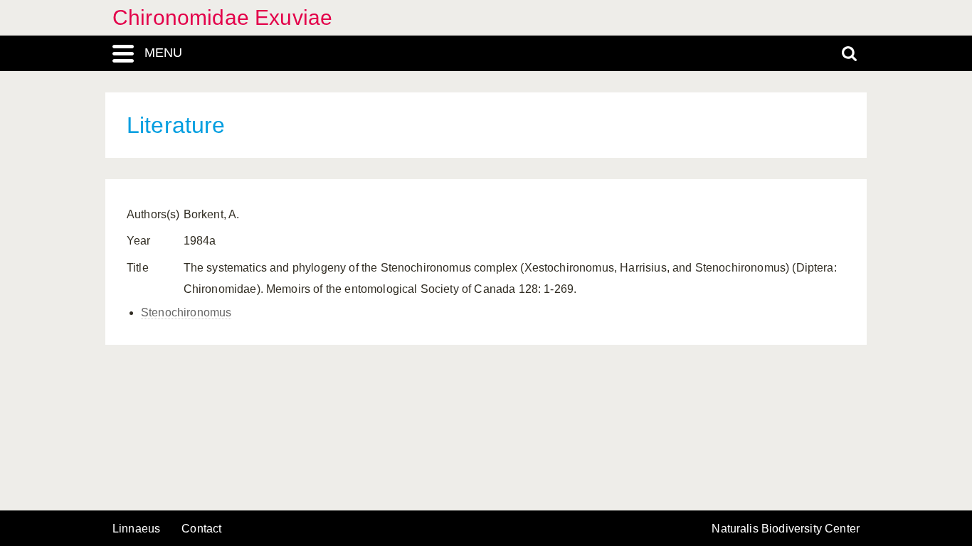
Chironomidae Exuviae (222, 17)
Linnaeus (136, 529)
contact (201, 529)
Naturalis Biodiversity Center (786, 529)
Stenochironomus (186, 312)
